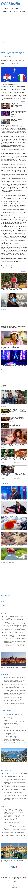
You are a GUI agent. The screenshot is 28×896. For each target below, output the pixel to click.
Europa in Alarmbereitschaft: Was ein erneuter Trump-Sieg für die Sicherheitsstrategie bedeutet (15, 627)
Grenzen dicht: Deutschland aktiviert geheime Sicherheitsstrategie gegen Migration (14, 699)
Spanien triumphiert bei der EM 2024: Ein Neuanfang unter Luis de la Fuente (13, 821)
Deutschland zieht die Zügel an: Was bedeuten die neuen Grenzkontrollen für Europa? (15, 694)
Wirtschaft (16, 11)
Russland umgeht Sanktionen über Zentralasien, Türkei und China (14, 787)
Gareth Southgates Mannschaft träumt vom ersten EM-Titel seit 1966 (15, 824)
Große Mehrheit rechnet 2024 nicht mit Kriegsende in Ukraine (15, 796)
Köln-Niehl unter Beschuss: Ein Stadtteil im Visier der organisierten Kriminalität (15, 722)
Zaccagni (5, 267)
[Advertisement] (14, 27)
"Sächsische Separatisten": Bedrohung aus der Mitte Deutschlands (14, 630)
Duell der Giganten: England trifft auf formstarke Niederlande (15, 830)
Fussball (10, 267)
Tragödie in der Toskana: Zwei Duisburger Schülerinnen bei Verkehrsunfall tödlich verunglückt (13, 726)
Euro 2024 (8, 265)
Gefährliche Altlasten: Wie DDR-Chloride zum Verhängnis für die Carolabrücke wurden (14, 696)
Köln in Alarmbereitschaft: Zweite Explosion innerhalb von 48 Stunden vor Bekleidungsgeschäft (15, 729)
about (24, 880)
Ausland (16, 8)
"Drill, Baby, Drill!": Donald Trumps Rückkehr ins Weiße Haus (13, 500)
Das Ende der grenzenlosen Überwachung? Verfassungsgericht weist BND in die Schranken (14, 617)
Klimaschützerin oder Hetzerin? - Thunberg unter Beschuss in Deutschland (15, 633)
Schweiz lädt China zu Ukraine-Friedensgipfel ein (15, 789)
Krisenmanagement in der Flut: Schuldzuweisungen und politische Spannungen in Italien (13, 546)
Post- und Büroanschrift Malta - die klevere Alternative (13, 667)
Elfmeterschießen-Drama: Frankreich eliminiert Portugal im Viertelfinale (14, 836)
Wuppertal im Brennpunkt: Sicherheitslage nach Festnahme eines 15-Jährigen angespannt (15, 636)
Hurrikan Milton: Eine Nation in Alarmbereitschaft (12, 531)
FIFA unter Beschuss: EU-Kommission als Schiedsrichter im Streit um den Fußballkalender (15, 810)
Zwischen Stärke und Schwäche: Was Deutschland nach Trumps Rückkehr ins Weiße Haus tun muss (15, 624)
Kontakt (14, 890)
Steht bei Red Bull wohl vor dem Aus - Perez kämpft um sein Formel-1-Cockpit (14, 816)
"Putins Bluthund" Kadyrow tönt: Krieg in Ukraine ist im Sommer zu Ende (15, 799)
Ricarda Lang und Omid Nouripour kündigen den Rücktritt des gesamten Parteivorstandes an (14, 645)
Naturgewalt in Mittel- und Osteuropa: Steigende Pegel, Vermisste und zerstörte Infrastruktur (15, 691)
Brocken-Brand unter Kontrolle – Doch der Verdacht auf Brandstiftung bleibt (13, 738)
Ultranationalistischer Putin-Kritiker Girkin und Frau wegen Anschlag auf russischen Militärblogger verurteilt (15, 792)
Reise (11, 11)
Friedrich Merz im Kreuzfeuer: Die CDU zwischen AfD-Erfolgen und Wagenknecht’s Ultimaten (14, 702)
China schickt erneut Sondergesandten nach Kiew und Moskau (15, 780)
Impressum (14, 887)
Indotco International (11, 877)
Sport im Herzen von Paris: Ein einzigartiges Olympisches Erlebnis (13, 813)
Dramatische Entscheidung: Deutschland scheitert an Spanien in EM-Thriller (15, 833)
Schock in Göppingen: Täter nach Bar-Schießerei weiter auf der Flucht (15, 639)
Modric (20, 265)
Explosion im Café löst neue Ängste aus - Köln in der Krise (15, 719)
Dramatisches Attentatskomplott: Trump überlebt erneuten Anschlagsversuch (12, 561)
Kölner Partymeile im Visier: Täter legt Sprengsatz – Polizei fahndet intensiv (15, 732)
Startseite (6, 8)
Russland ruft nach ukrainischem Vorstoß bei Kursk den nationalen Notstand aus (15, 774)
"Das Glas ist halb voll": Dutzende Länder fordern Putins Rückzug (15, 783)
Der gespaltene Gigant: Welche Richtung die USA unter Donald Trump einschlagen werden (13, 515)
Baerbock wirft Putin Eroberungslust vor (13, 785)
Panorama (22, 8)
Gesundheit (22, 11)
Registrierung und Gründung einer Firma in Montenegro (13, 763)
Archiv (14, 885)
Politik (11, 8)
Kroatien (13, 265)
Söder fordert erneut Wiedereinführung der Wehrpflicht (13, 777)
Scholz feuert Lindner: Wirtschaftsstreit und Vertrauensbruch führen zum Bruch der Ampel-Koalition (14, 621)
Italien (17, 265)
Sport (4, 265)
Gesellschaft (5, 11)
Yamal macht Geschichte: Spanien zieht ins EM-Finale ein (14, 827)
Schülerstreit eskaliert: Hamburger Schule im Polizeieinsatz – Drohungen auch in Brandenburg (15, 741)
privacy (14, 881)
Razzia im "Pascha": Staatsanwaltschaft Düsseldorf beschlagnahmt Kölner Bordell (15, 735)
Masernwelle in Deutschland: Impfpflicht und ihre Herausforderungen (15, 642)
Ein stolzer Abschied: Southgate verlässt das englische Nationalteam (14, 818)
